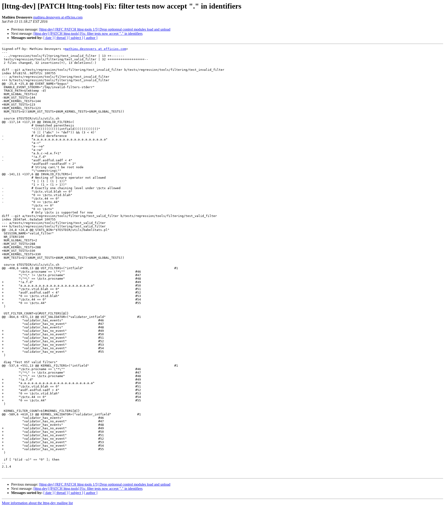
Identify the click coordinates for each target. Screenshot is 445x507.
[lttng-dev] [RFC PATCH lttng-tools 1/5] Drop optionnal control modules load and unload (104, 29)
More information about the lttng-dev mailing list (37, 503)
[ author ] (90, 38)
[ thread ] (61, 38)
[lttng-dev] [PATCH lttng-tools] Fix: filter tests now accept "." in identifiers (88, 34)
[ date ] (48, 38)
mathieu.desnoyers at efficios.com (58, 17)
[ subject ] (76, 38)
